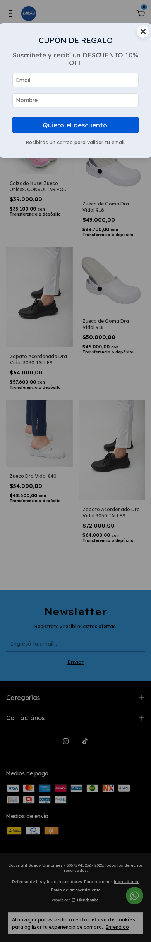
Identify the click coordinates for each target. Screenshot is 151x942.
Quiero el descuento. (76, 125)
